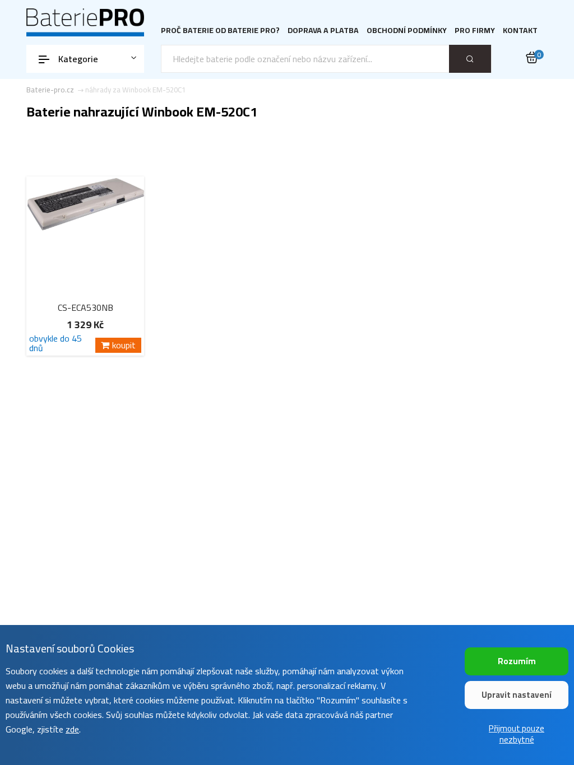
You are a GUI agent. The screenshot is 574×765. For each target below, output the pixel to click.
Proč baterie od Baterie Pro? (220, 30)
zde (72, 729)
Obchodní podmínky (407, 30)
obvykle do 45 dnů (55, 343)
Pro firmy (475, 30)
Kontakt (520, 30)
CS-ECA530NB (85, 307)
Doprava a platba (323, 30)
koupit (124, 345)
